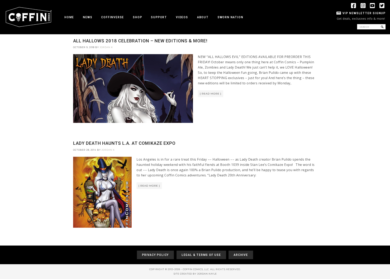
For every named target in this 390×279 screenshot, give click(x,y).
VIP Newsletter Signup (364, 13)
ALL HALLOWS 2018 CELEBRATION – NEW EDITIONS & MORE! (140, 40)
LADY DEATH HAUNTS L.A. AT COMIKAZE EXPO (124, 143)
